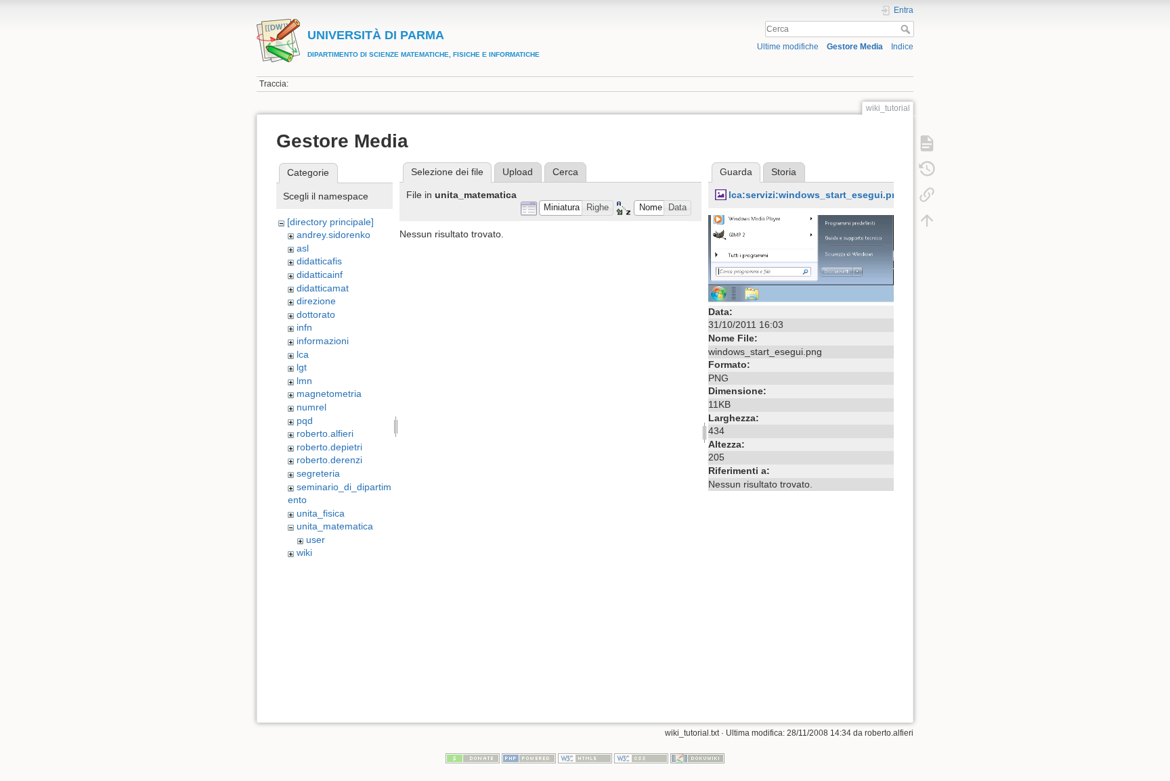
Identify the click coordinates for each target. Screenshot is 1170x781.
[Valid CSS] (641, 758)
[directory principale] (330, 221)
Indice (902, 46)
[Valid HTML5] (585, 758)
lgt (302, 367)
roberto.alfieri (325, 433)
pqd (305, 420)
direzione (316, 300)
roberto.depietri (329, 447)
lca (303, 354)
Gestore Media (855, 46)
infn (304, 327)
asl (303, 248)
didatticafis (319, 261)
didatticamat (323, 288)
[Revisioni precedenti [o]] (926, 169)
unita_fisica (321, 513)
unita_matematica (335, 526)
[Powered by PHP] (529, 758)
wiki (304, 552)
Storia (783, 171)
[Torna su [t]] (926, 220)
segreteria (318, 473)
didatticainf (320, 274)
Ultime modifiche (788, 46)
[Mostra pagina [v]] (926, 143)
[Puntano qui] (926, 195)
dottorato (316, 314)
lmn (304, 380)
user (315, 539)
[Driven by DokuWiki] (697, 758)
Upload (517, 171)
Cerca (907, 29)
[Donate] (473, 758)
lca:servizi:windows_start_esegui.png (816, 194)
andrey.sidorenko (333, 234)
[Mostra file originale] (801, 257)
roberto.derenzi (329, 459)
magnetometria (329, 393)
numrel (311, 407)
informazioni (323, 340)
